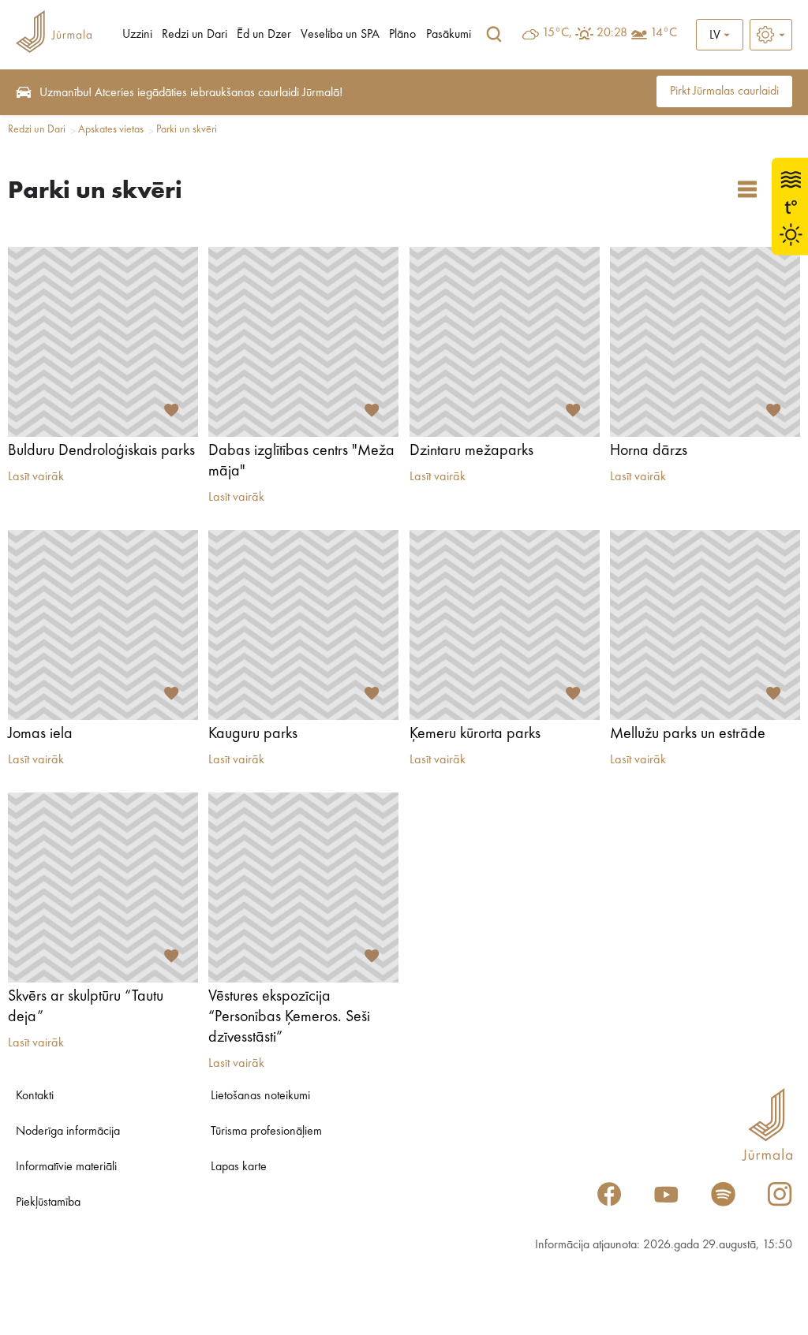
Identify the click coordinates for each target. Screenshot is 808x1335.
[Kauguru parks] (303, 625)
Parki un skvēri (186, 129)
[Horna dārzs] (705, 342)
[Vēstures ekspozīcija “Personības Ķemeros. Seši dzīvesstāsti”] (303, 887)
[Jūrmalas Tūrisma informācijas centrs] (54, 34)
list (747, 189)
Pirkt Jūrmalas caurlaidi (724, 91)
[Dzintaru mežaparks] (505, 342)
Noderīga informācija (68, 1131)
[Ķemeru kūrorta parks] (505, 625)
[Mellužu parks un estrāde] (705, 625)
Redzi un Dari (194, 34)
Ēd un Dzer (264, 34)
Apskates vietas (111, 129)
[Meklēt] (494, 34)
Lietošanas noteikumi (260, 1096)
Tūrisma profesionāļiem (266, 1131)
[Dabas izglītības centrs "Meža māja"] (303, 342)
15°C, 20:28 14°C (609, 33)
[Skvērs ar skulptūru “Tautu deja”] (103, 887)
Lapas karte (239, 1167)
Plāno (402, 34)
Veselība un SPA (340, 34)
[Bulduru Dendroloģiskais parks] (103, 342)
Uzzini (137, 34)
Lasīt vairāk (36, 477)
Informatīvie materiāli (66, 1167)
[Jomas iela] (103, 625)
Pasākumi (448, 34)
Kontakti (35, 1096)
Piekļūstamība (48, 1202)
